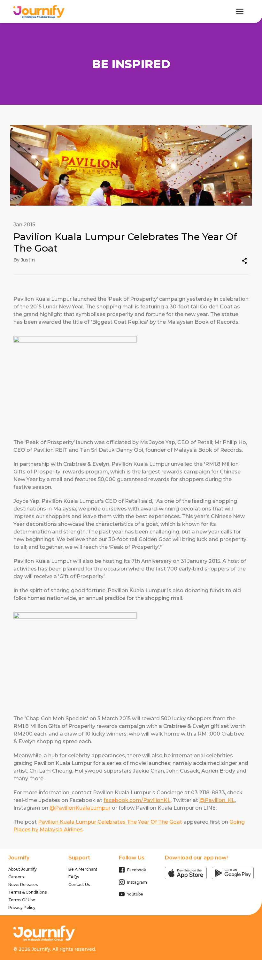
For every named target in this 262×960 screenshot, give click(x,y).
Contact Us (79, 884)
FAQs (73, 876)
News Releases (23, 884)
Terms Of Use (21, 899)
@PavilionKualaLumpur (80, 808)
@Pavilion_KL (217, 800)
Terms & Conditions (27, 892)
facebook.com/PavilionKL (137, 800)
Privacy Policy (21, 907)
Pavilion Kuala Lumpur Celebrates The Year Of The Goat (110, 822)
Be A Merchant (82, 869)
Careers (16, 876)
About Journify (22, 869)
